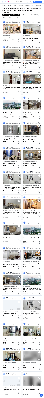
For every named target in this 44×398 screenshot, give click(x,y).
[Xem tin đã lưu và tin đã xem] (28, 2)
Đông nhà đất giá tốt (30, 171)
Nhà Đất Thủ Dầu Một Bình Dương (32, 122)
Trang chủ (4, 5)
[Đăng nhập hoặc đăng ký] (31, 2)
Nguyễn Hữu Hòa (29, 21)
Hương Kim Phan (29, 71)
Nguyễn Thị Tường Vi (9, 147)
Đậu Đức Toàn (8, 297)
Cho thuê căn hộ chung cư (12, 5)
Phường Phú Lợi (38, 5)
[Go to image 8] (34, 233)
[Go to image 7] (13, 208)
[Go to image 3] (12, 83)
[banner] (7, 2)
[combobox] (20, 2)
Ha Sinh (7, 46)
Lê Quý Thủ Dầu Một (9, 21)
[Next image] (19, 29)
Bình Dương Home (9, 71)
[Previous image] (4, 29)
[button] (41, 395)
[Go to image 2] (31, 208)
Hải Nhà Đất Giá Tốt (30, 46)
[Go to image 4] (11, 208)
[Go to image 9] (14, 108)
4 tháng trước (8, 22)
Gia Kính (27, 272)
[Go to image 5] (33, 208)
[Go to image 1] (9, 208)
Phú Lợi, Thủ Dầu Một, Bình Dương (16, 22)
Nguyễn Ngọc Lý (29, 196)
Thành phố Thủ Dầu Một (29, 5)
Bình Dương (21, 5)
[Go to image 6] (12, 108)
